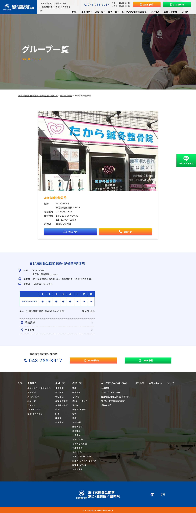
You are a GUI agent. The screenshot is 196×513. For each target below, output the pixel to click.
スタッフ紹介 (33, 396)
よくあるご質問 (34, 409)
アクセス (29, 330)
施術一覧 (60, 383)
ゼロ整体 (59, 392)
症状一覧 (77, 383)
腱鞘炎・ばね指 (79, 465)
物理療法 (59, 396)
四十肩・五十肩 (79, 409)
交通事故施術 (61, 405)
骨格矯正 (59, 422)
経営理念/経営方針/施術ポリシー (116, 396)
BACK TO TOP (174, 509)
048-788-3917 (98, 5)
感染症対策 (106, 405)
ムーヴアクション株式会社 (114, 383)
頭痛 (74, 388)
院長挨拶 (30, 322)
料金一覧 (31, 401)
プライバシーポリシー (110, 392)
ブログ (170, 383)
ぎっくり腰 (76, 422)
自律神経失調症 (79, 443)
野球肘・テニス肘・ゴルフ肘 (84, 460)
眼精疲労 (76, 392)
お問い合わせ (156, 383)
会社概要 (105, 388)
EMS (57, 413)
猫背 (74, 413)
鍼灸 (57, 409)
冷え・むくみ (77, 439)
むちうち (76, 396)
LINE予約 (178, 4)
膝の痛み (76, 431)
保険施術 (59, 388)
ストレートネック (79, 401)
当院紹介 (32, 383)
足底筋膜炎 (77, 469)
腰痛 (74, 418)
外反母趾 (76, 435)
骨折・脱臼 (77, 452)
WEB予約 (148, 4)
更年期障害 (77, 448)
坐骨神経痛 (77, 426)
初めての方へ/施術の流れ (39, 388)
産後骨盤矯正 (61, 401)
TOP (20, 383)
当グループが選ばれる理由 (113, 401)
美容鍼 (58, 418)
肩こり (75, 405)
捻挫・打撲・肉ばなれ (81, 456)
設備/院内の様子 (35, 413)
